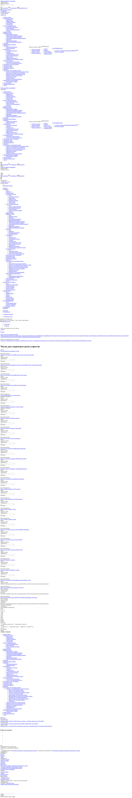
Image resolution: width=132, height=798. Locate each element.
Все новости (3, 718)
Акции (2, 757)
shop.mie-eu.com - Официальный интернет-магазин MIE (9, 784)
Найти (2, 795)
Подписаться (4, 752)
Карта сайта (3, 764)
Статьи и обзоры (4, 772)
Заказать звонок (4, 183)
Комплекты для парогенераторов (74, 340)
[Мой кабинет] (1, 163)
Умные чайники (22, 337)
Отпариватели (12, 237)
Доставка (3, 762)
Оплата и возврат (5, 760)
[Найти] (1, 6)
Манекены (11, 231)
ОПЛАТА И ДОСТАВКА (12, 284)
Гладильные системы (14, 196)
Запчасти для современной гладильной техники (12, 340)
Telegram (7, 326)
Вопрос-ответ (4, 775)
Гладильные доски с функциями (75, 335)
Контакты (3, 763)
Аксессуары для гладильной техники (17, 263)
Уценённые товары (95, 335)
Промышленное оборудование (16, 276)
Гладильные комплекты (31, 337)
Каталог (2, 754)
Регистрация (3, 11)
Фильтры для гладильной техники (50, 340)
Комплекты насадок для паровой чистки (32, 340)
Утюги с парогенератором (15, 206)
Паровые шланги (62, 340)
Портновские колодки (105, 335)
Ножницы (113, 335)
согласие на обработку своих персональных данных (24, 750)
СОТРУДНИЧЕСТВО (11, 303)
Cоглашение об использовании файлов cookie (11, 768)
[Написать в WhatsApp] (2, 172)
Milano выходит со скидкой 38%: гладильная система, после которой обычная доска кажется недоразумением (26, 726)
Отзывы (2, 773)
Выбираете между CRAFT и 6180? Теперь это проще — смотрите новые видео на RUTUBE (22, 721)
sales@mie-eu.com (6, 321)
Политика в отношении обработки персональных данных (14, 765)
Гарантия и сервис (5, 759)
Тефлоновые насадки (86, 340)
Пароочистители (34, 335)
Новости (3, 755)
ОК (13, 796)
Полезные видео (4, 774)
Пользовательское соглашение (8, 769)
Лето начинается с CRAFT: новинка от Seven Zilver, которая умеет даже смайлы (19, 723)
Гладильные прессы (13, 251)
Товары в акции (4, 335)
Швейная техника (13, 216)
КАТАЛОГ (8, 191)
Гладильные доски (87, 335)
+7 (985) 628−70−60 (5, 12)
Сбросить (8, 631)
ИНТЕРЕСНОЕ (9, 293)
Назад (7, 190)
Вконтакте (7, 324)
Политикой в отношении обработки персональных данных (66, 750)
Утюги (39, 337)
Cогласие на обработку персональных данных (11, 767)
